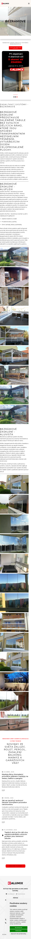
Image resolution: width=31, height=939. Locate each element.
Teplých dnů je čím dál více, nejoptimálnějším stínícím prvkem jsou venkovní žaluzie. (16, 835)
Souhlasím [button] (18, 927)
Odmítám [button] (18, 930)
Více (3, 790)
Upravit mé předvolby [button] (18, 933)
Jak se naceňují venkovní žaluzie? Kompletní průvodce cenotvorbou (14, 802)
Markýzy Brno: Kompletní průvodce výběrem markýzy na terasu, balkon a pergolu (15, 776)
